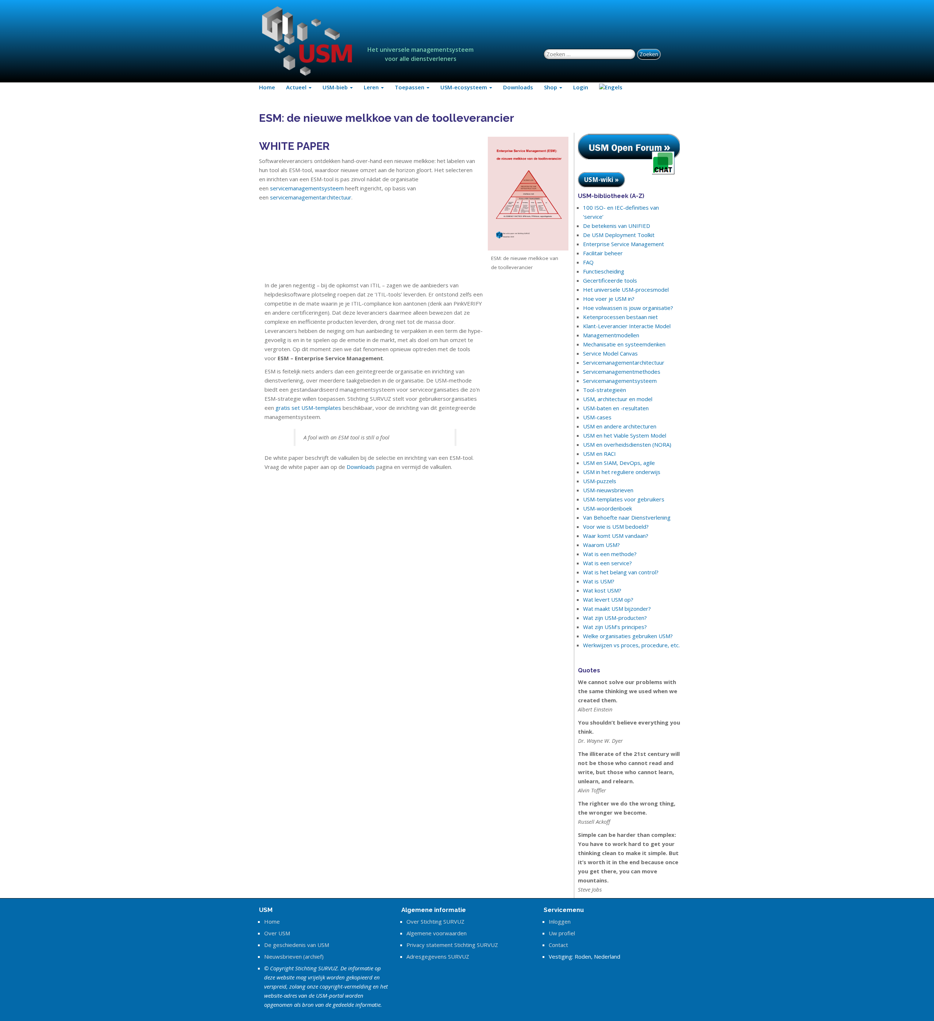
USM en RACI (599, 453)
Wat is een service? (607, 563)
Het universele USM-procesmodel (626, 289)
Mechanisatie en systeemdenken (624, 344)
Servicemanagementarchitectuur (623, 362)
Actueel (297, 87)
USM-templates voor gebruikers (623, 499)
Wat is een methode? (610, 554)
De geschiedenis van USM (296, 944)
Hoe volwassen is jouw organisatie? (628, 307)
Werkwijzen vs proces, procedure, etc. (631, 645)
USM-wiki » (601, 179)
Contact (558, 944)
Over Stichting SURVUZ (435, 921)
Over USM (277, 933)
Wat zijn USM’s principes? (615, 626)
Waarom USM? (601, 544)
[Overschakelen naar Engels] (611, 87)
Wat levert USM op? (608, 599)
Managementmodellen (611, 335)
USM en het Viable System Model (624, 435)
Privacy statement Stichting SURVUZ (452, 944)
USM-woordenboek (607, 508)
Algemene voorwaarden (436, 933)
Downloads (518, 87)
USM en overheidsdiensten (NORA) (627, 444)
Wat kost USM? (602, 590)
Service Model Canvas (610, 353)
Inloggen (560, 921)
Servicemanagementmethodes (621, 371)
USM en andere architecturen (619, 426)
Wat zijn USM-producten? (615, 617)
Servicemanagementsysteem (620, 380)
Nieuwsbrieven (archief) (294, 956)
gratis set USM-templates (308, 407)
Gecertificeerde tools (610, 280)
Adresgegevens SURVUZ (437, 956)
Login (580, 87)
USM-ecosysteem (464, 87)
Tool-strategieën (604, 389)
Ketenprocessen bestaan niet (620, 317)
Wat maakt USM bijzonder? (617, 608)
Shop (551, 87)
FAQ (588, 262)
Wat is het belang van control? (621, 572)
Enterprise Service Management (623, 244)
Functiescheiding (603, 271)
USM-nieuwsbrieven (608, 490)
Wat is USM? (598, 581)
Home (267, 87)
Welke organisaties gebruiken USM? (628, 636)
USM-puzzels (599, 481)
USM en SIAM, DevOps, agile (619, 462)
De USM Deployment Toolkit (619, 234)
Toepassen (410, 87)
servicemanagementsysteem (307, 188)
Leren (372, 87)
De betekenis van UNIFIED (616, 225)
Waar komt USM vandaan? (615, 535)
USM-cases (597, 417)
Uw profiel (562, 933)
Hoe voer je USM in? (608, 298)
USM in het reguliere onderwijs (621, 471)
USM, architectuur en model (617, 399)
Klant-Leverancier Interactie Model (627, 326)
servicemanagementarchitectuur (310, 197)
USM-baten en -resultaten (616, 408)
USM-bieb (336, 87)
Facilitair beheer (603, 253)
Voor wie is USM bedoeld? (616, 526)
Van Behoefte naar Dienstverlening (627, 517)
